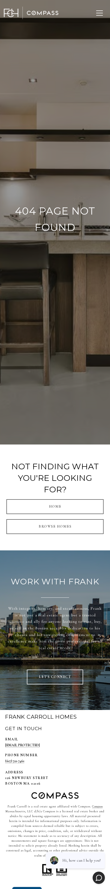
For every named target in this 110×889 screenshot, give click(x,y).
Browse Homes (55, 526)
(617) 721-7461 (14, 761)
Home (55, 506)
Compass (97, 806)
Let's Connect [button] (55, 677)
